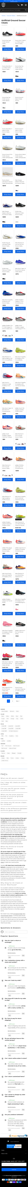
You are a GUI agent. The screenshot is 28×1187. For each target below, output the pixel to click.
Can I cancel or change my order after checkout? (15, 1095)
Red (21, 716)
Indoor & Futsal (12, 748)
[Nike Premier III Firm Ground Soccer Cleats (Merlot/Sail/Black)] (23, 443)
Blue (7, 721)
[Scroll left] (3, 335)
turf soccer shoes (17, 913)
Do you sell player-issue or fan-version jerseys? (14, 1039)
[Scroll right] (12, 335)
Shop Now (7, 49)
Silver (17, 716)
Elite (2, 735)
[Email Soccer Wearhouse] (14, 1158)
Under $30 (3, 726)
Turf (2, 745)
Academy (11, 735)
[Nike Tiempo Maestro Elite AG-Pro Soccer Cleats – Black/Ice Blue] (4, 221)
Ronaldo (19, 753)
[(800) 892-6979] (18, 5)
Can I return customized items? (15, 1076)
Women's (12, 711)
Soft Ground (4, 748)
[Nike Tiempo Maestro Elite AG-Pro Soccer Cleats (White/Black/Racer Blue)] (17, 190)
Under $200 (4, 731)
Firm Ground (8, 745)
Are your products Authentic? (14, 1114)
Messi (8, 753)
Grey (17, 718)
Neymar (3, 753)
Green (21, 718)
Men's (17, 711)
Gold (2, 721)
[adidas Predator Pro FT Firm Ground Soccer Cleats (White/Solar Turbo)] (6, 335)
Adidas (3, 758)
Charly (22, 758)
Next (17, 701)
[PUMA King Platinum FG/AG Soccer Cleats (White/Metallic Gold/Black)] (17, 221)
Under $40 (10, 726)
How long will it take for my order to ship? (15, 999)
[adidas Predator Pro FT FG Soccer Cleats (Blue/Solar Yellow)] (10, 335)
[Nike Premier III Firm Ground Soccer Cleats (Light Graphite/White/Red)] (19, 443)
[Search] (25, 10)
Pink (8, 718)
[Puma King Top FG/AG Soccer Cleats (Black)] (17, 76)
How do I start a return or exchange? (13, 941)
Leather (3, 740)
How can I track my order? (13, 980)
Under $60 (3, 728)
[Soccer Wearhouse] (3, 5)
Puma (12, 758)
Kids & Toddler (4, 711)
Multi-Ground (16, 745)
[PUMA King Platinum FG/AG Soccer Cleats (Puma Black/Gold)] (4, 278)
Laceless (9, 740)
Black (2, 716)
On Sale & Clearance (13, 731)
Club (17, 735)
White (12, 716)
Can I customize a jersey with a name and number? (14, 961)
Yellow (7, 716)
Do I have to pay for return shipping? (13, 1019)
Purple (2, 718)
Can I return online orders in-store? (16, 1058)
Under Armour (4, 760)
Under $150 (17, 728)
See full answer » (12, 952)
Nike (8, 758)
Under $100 (10, 728)
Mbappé (13, 753)
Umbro (17, 758)
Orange (12, 718)
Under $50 (17, 726)
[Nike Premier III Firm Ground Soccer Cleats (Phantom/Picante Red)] (10, 475)
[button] (23, 955)
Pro (6, 735)
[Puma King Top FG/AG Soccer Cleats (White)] (4, 107)
